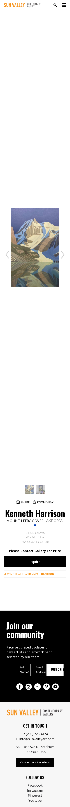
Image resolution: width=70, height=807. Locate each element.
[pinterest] (46, 686)
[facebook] (19, 686)
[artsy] (37, 686)
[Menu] (64, 5)
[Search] (55, 5)
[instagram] (28, 686)
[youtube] (55, 686)
